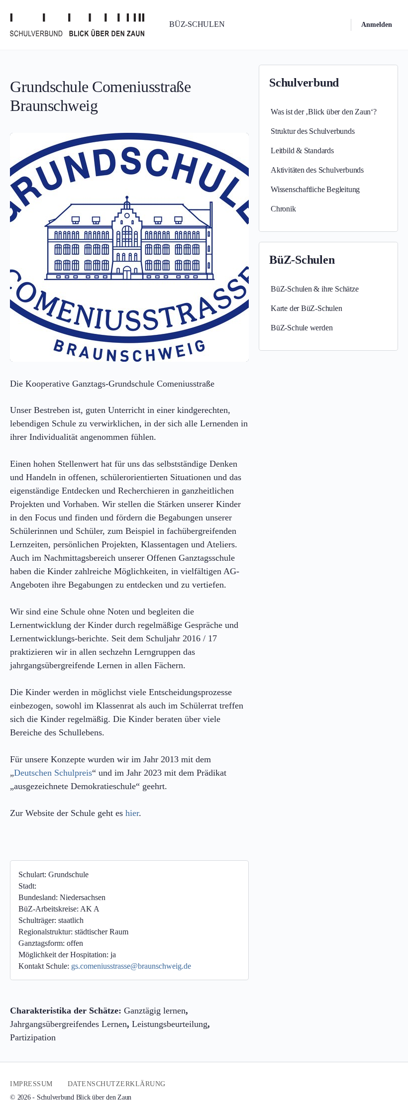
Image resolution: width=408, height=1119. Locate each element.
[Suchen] (337, 25)
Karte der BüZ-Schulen (306, 308)
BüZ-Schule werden (301, 327)
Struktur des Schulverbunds (313, 131)
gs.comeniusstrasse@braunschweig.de (131, 966)
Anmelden (376, 24)
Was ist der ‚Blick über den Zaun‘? (324, 111)
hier (132, 813)
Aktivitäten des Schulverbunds (317, 170)
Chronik (283, 208)
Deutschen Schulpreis (53, 773)
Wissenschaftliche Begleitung (315, 189)
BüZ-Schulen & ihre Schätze (315, 289)
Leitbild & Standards (302, 150)
